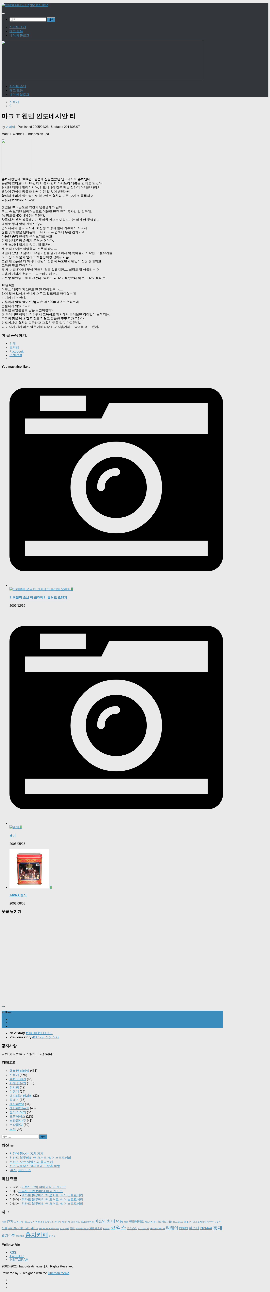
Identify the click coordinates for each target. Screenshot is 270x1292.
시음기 (14, 102)
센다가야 (188, 1222)
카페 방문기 (17, 1083)
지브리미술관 (82, 1228)
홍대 (217, 1227)
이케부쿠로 (53, 1228)
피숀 (12, 1129)
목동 (126, 1222)
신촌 (5, 1228)
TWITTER (16, 1256)
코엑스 (118, 1227)
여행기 (14, 1091)
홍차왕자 (20, 1236)
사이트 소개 (17, 27)
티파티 (183, 1228)
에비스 (34, 1228)
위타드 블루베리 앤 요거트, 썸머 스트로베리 (40, 1157)
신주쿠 (217, 1222)
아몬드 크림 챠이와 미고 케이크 (44, 1187)
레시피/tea (16, 1104)
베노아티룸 (150, 1222)
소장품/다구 (17, 1120)
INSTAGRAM (18, 1259)
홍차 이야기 (17, 1079)
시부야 (210, 1222)
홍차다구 (8, 1236)
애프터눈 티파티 (20, 1095)
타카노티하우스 (157, 1228)
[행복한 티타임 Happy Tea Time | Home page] (25, 5)
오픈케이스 (17, 1116)
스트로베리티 (199, 1222)
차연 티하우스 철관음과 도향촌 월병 (34, 1166)
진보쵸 (106, 1228)
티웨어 (172, 1227)
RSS (12, 1252)
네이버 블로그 (19, 35)
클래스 (14, 1100)
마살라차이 (104, 1221)
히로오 (52, 1236)
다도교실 (28, 1222)
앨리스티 (24, 1228)
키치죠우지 (143, 1228)
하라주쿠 (206, 1228)
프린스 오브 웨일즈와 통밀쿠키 (31, 1161)
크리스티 (132, 1228)
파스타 (194, 1228)
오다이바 (43, 1228)
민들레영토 (136, 1221)
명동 (119, 1221)
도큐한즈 (49, 1222)
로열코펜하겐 (87, 1222)
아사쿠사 (13, 1228)
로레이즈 (75, 1222)
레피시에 (66, 1222)
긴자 (10, 1221)
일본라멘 (64, 1228)
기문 (4, 1222)
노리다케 (18, 1222)
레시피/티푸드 (19, 1108)
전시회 (14, 1087)
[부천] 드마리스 (20, 1170)
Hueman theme (58, 1273)
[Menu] (3, 13)
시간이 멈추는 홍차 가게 (26, 1153)
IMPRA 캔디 (18, 895)
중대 (72, 1228)
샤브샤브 (161, 1221)
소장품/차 (16, 1124)
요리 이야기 (17, 1112)
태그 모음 (16, 31)
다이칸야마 (38, 1222)
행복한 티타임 (19, 1070)
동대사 (57, 1222)
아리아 (10, 127)
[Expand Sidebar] (3, 1006)
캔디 (12, 835)
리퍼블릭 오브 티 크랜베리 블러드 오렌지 (38, 597)
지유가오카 (95, 1228)
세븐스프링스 (175, 1221)
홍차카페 (36, 1234)
